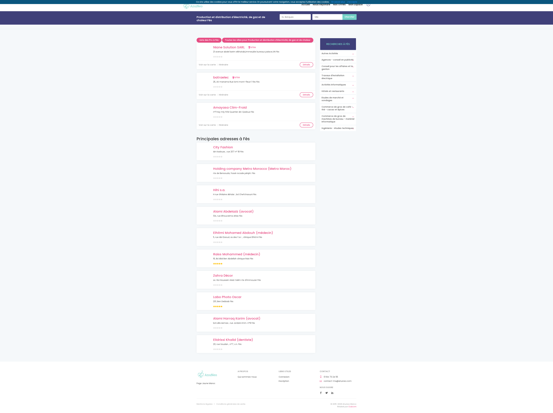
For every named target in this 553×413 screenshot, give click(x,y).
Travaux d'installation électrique (333, 77)
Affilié (253, 47)
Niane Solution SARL (229, 47)
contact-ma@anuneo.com (337, 381)
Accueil (305, 4)
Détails (306, 64)
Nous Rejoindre (321, 4)
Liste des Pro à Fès (209, 40)
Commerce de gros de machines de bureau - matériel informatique (338, 119)
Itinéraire (223, 64)
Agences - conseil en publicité (337, 59)
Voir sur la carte (207, 64)
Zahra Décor (223, 275)
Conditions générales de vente (230, 404)
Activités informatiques (334, 84)
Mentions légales (205, 404)
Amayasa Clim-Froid (230, 107)
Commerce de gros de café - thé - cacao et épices (337, 108)
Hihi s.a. (219, 190)
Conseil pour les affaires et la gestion (337, 68)
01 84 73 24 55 (330, 377)
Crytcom (352, 406)
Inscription (284, 381)
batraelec (221, 77)
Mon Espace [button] (356, 4)
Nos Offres (339, 4)
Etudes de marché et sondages (332, 99)
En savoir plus (338, 1)
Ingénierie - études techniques (338, 128)
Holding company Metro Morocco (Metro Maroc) (252, 168)
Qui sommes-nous (247, 377)
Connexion (284, 377)
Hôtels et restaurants (333, 91)
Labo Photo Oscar (227, 297)
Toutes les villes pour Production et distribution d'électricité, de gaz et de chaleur (267, 40)
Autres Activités (330, 53)
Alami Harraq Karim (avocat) (236, 318)
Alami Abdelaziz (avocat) (233, 211)
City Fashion (223, 147)
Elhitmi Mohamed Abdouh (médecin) (243, 233)
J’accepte (352, 1)
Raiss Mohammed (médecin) (236, 254)
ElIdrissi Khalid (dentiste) (233, 340)
